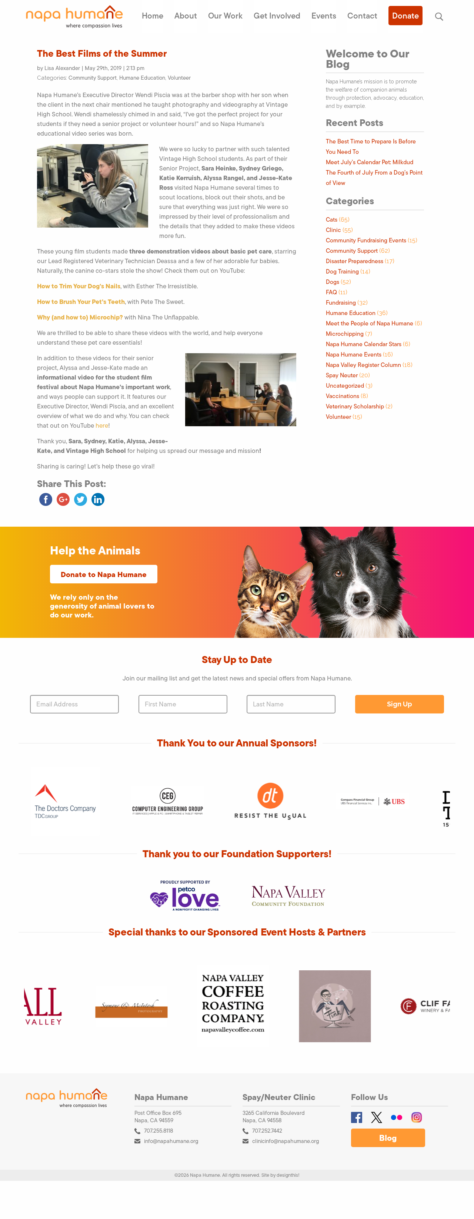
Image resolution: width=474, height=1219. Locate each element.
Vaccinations (342, 396)
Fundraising (341, 302)
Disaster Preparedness (354, 261)
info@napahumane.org (171, 1141)
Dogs (332, 282)
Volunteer (179, 78)
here (102, 425)
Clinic (333, 230)
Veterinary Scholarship (355, 406)
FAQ (331, 292)
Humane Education (142, 78)
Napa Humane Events (353, 354)
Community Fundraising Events (366, 240)
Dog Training (342, 271)
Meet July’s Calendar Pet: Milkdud (369, 162)
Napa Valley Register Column (363, 365)
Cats (331, 219)
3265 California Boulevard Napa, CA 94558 (274, 1116)
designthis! (288, 1175)
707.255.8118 (158, 1130)
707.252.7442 (267, 1130)
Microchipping (345, 333)
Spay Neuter (342, 375)
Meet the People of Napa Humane (369, 323)
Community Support (93, 78)
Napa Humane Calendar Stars (363, 344)
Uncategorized (345, 385)
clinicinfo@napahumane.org (285, 1141)
